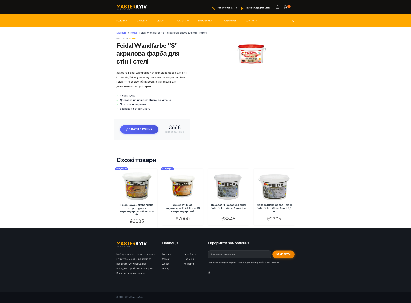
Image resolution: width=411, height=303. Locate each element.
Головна (121, 20)
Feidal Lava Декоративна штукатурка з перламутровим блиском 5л (137, 209)
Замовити (283, 254)
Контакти (251, 20)
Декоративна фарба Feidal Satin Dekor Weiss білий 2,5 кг (274, 208)
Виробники (205, 20)
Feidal (133, 32)
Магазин (142, 20)
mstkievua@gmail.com (258, 7)
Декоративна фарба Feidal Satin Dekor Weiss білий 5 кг (228, 206)
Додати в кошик (139, 129)
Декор (161, 20)
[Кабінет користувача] (277, 7)
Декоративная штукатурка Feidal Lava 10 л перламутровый (183, 208)
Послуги (181, 20)
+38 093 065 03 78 (227, 7)
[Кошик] (285, 7)
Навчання (230, 20)
